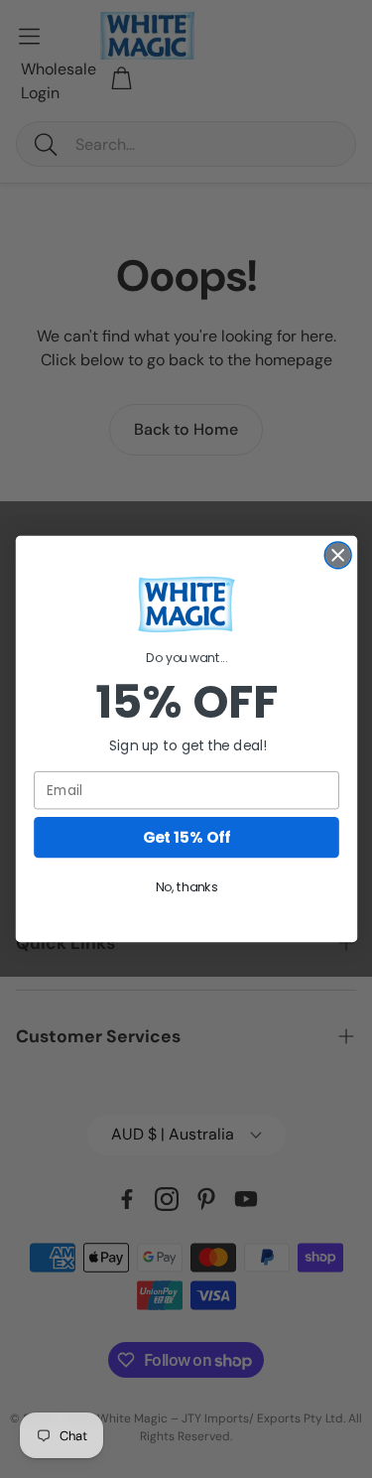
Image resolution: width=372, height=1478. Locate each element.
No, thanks (186, 887)
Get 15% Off (186, 837)
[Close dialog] (337, 555)
